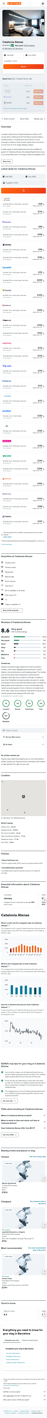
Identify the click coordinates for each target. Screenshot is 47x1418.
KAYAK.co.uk (7, 1411)
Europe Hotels (24, 1411)
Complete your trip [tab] (12, 1340)
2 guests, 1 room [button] (10, 61)
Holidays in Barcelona (13, 1356)
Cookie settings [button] (6, 544)
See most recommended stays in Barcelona (37, 1249)
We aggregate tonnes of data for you (17, 1396)
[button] (3, 3)
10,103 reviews (29, 45)
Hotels (16, 1411)
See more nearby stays (38, 1157)
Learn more (7, 537)
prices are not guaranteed (10, 1385)
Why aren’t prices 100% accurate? (16, 1400)
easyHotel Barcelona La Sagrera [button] (13, 1232)
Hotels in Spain (36, 1411)
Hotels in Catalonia (10, 1413)
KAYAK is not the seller (11, 1392)
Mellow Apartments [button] (9, 1183)
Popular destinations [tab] (30, 1340)
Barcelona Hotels (24, 1413)
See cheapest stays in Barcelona (38, 1202)
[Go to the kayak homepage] (14, 3)
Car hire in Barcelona (13, 1353)
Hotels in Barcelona (12, 1359)
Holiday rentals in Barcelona (15, 1363)
